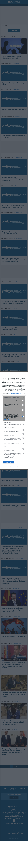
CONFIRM (8, 462)
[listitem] (14, 397)
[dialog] (14, 420)
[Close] (25, 374)
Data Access (14, 466)
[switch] (23, 400)
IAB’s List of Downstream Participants (15, 393)
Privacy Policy (21, 466)
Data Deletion (6, 466)
